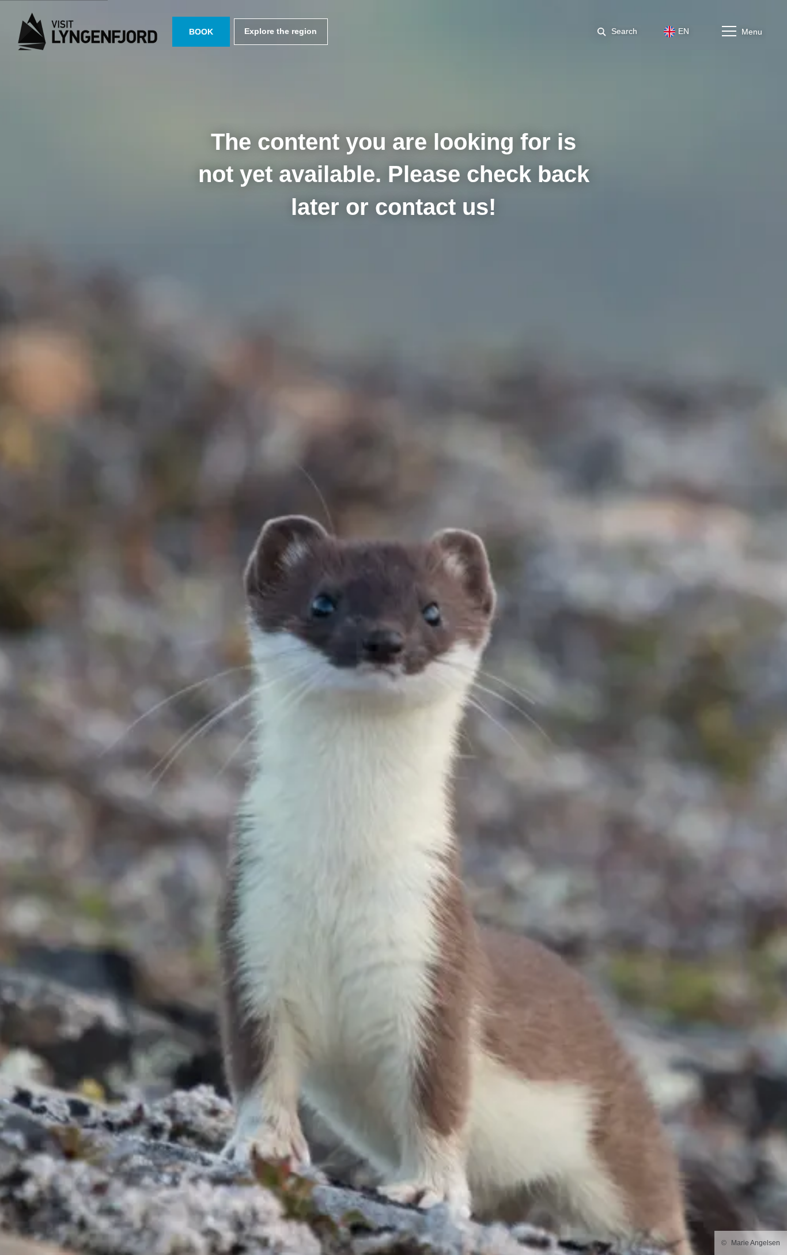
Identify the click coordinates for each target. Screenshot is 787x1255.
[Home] (90, 32)
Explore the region (280, 31)
